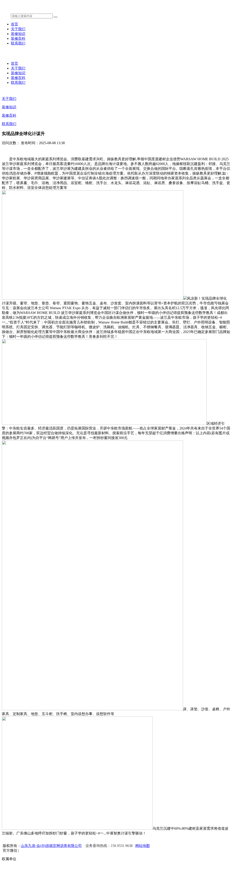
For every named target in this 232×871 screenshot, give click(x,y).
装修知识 (18, 34)
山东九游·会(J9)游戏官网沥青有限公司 (51, 846)
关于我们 (18, 29)
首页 (14, 24)
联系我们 (18, 43)
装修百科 (18, 38)
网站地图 (142, 846)
